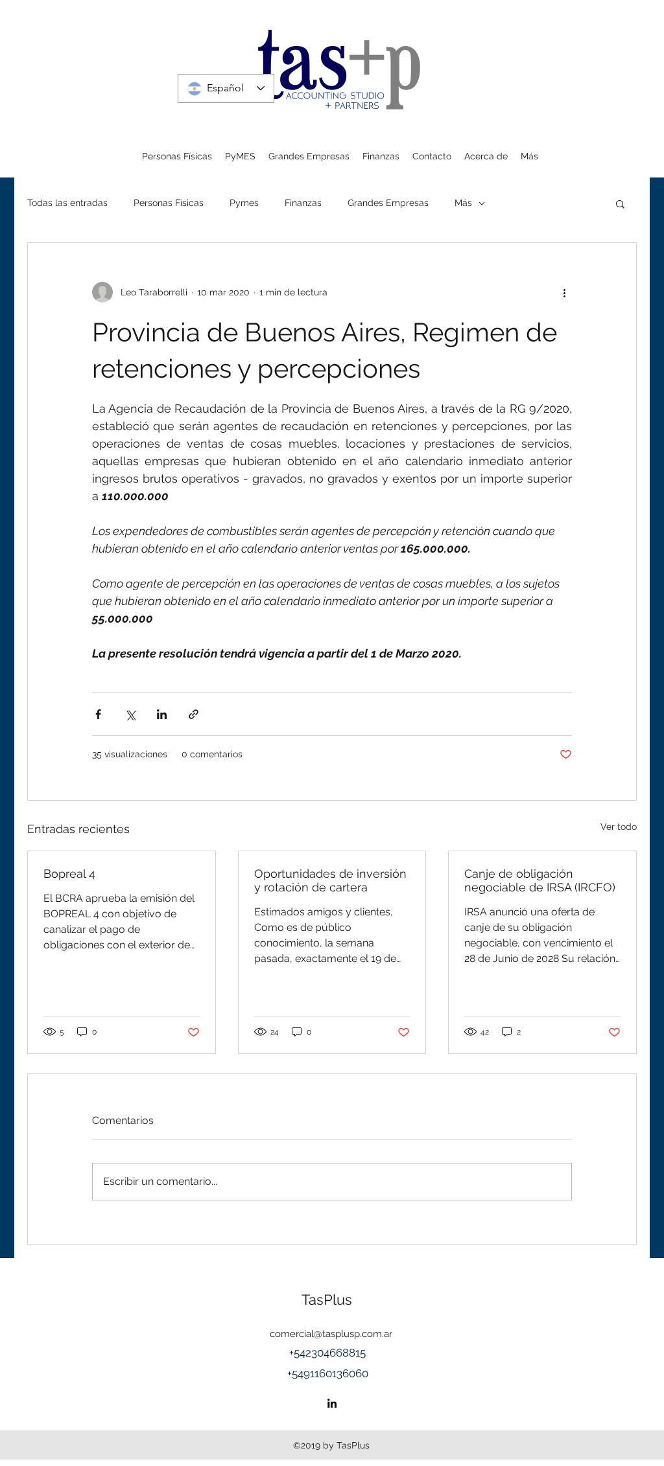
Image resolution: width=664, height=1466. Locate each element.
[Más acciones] (564, 292)
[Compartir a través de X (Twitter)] (130, 714)
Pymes (244, 203)
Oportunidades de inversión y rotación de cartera (330, 880)
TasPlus (327, 1299)
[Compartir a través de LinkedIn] (162, 714)
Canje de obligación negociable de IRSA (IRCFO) (539, 880)
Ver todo (618, 826)
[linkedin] (332, 1403)
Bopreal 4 (69, 873)
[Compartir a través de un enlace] (193, 714)
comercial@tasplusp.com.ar (331, 1334)
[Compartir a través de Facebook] (98, 714)
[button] (620, 203)
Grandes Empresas (388, 203)
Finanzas (303, 203)
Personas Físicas (169, 203)
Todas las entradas (67, 203)
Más (463, 203)
